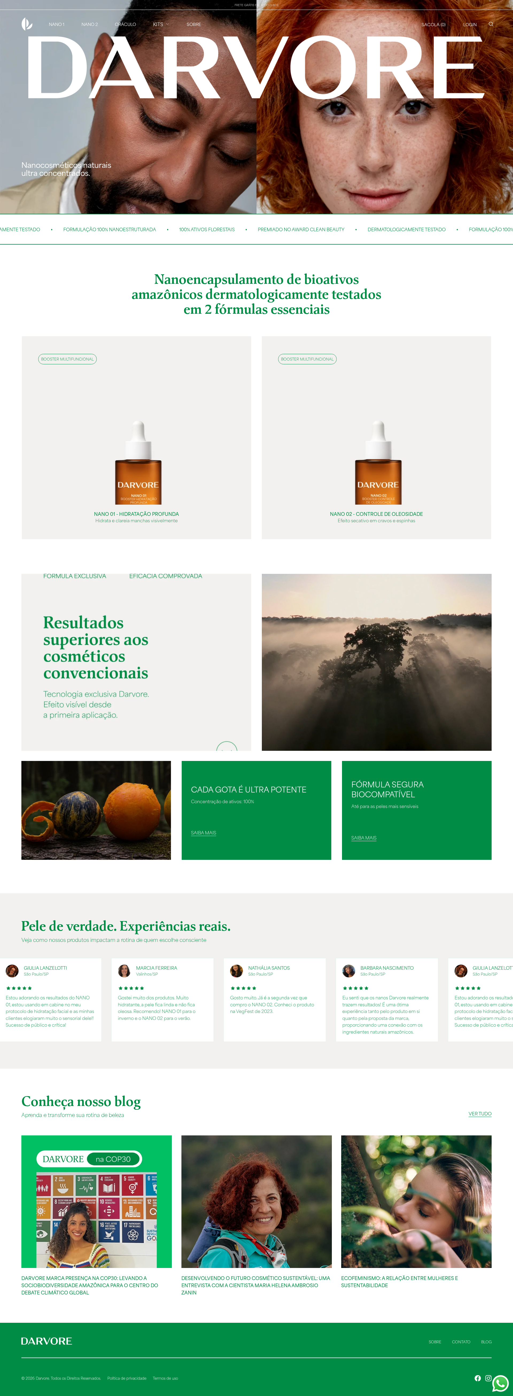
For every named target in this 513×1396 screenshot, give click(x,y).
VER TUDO (480, 1113)
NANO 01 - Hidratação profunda (136, 513)
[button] (433, 24)
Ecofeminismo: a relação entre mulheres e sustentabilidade (399, 1281)
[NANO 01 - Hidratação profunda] (136, 420)
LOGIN (470, 24)
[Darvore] (27, 24)
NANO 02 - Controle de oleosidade (376, 513)
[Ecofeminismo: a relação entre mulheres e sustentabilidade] (416, 1201)
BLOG (486, 1341)
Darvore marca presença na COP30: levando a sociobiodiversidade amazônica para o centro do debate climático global (89, 1285)
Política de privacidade (126, 1378)
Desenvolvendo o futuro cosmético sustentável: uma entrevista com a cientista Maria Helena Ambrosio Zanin (255, 1285)
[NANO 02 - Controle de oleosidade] (376, 420)
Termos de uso (165, 1378)
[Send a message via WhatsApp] (500, 1383)
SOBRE (435, 1341)
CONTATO (461, 1341)
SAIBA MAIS (203, 832)
